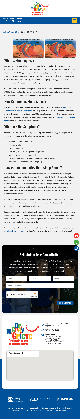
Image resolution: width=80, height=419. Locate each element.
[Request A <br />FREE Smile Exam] (76, 235)
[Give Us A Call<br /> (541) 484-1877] (76, 248)
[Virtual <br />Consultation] (76, 242)
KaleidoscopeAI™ (61, 410)
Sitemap (11, 408)
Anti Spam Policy (33, 408)
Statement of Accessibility (51, 408)
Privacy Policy (20, 408)
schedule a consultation (16, 231)
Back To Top (67, 408)
